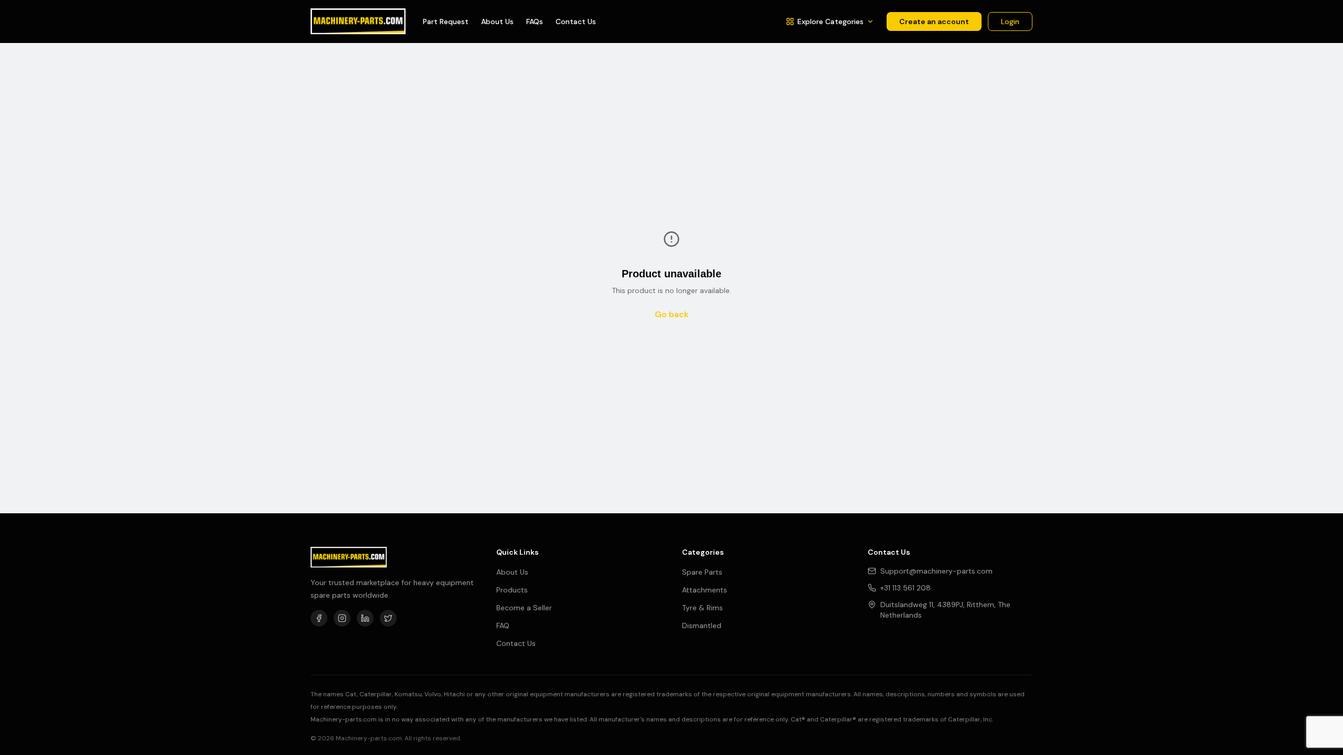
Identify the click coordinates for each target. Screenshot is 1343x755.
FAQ (502, 625)
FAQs (534, 21)
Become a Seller (524, 607)
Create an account (934, 21)
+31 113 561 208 (905, 587)
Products (512, 590)
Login (1010, 21)
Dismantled (701, 625)
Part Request (445, 21)
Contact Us (576, 21)
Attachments (704, 590)
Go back (672, 314)
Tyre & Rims (702, 607)
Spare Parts (702, 572)
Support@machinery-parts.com (936, 571)
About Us (497, 21)
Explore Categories (830, 21)
